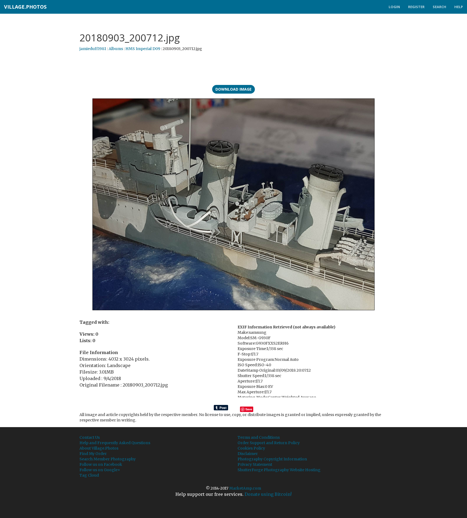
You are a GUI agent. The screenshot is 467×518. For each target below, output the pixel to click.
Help (458, 6)
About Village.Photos (98, 448)
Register (416, 6)
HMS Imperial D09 (142, 48)
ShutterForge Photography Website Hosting (279, 469)
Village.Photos (25, 7)
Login (394, 6)
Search (439, 6)
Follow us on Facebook (100, 464)
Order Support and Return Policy (269, 442)
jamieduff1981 (92, 48)
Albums (116, 48)
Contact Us (89, 437)
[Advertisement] (233, 69)
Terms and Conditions (259, 437)
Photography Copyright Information (272, 459)
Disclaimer (248, 453)
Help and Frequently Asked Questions (114, 442)
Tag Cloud (89, 475)
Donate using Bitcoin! (268, 494)
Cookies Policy (251, 448)
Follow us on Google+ (99, 469)
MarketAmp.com (245, 488)
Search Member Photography (107, 459)
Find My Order (93, 453)
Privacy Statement (255, 464)
